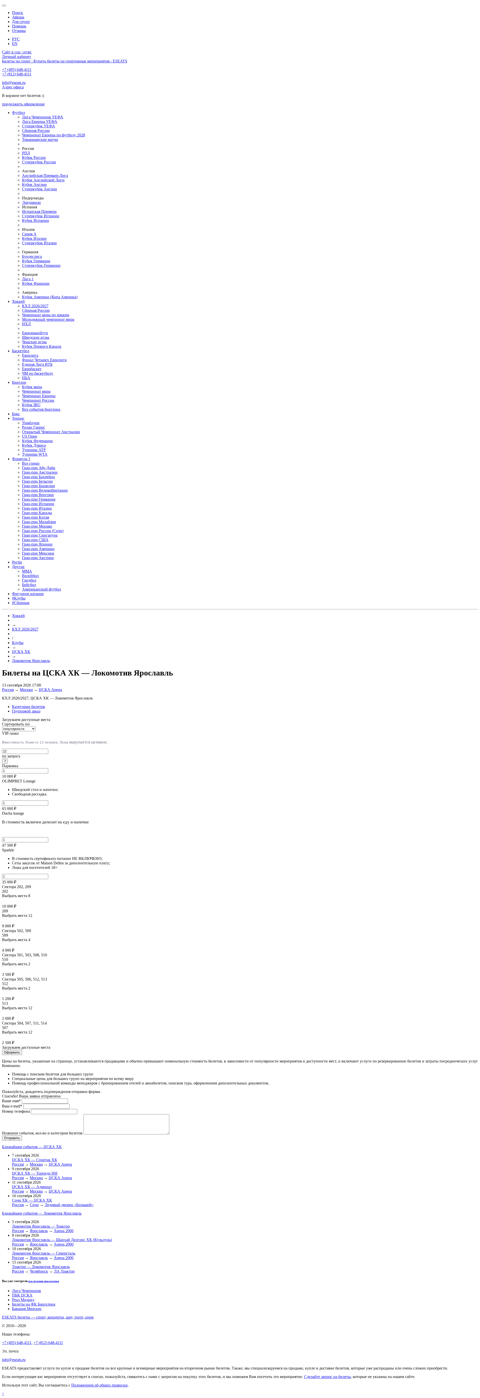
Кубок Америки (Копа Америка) (50, 297)
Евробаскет (32, 369)
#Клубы (19, 598)
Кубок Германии (36, 261)
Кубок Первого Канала (41, 346)
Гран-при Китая (35, 517)
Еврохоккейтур (35, 333)
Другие (18, 567)
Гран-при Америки (38, 549)
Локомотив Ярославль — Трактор (41, 1226)
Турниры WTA (35, 454)
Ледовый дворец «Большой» (69, 1205)
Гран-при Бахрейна (38, 477)
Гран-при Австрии (38, 558)
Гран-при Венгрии (38, 495)
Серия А (29, 234)
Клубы (18, 643)
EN (15, 43)
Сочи (34, 1205)
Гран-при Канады (37, 513)
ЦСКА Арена (50, 690)
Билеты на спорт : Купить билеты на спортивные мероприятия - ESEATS (64, 61)
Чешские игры (34, 342)
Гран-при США (35, 540)
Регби (17, 562)
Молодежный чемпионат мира (48, 319)
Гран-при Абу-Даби (38, 468)
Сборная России (36, 130)
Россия (8, 690)
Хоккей (18, 301)
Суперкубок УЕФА (38, 126)
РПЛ (26, 153)
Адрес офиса (13, 87)
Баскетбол (20, 351)
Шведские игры (35, 337)
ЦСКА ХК (21, 652)
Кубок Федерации (37, 441)
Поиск (17, 12)
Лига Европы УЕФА (39, 121)
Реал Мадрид (23, 1300)
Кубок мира (32, 387)
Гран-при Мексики (38, 553)
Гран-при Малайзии (39, 522)
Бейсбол (29, 585)
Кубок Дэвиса (34, 445)
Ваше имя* (11, 1101)
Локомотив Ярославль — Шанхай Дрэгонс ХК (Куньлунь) (62, 1240)
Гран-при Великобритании (45, 490)
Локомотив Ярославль (31, 661)
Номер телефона (16, 1111)
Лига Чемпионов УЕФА (42, 117)
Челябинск (39, 1271)
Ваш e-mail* (12, 1106)
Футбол (18, 112)
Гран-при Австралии (40, 472)
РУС (16, 39)
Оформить (12, 1052)
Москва (26, 690)
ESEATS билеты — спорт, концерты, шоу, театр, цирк (48, 1317)
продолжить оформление (23, 104)
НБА (26, 378)
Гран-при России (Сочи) (43, 531)
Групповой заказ (26, 711)
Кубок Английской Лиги (43, 180)
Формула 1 (21, 459)
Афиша (18, 17)
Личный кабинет (16, 56)
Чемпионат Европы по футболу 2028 (53, 135)
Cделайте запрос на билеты (327, 1377)
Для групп (21, 21)
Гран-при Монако (37, 526)
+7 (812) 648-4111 (17, 74)
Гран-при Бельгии (37, 481)
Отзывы (19, 30)
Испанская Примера (39, 211)
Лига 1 (28, 279)
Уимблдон (31, 423)
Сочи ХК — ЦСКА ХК (32, 1200)
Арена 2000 (64, 1231)
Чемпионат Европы (39, 396)
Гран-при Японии (37, 544)
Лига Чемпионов (26, 1291)
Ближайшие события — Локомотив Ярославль (42, 1213)
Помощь (19, 26)
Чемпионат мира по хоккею (45, 315)
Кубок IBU (31, 405)
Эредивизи (31, 202)
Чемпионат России (38, 400)
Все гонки (31, 463)
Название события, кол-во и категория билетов (42, 1133)
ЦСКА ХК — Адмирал (32, 1187)
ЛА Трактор (64, 1271)
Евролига (30, 355)
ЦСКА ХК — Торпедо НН (35, 1173)
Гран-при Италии (37, 508)
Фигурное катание (28, 594)
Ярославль (39, 1231)
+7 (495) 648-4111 (17, 69)
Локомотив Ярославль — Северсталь (43, 1253)
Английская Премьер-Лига (45, 175)
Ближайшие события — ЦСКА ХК (32, 1147)
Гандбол (29, 580)
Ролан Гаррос (33, 427)
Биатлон (19, 382)
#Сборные (21, 603)
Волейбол (30, 576)
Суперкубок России (39, 162)
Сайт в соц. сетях (17, 52)
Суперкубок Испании (40, 216)
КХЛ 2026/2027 (35, 306)
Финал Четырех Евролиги (44, 360)
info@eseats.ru (14, 82)
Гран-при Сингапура (40, 535)
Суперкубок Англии (39, 189)
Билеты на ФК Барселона (33, 1304)
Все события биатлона (41, 409)
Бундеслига (32, 256)
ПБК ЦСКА (22, 1295)
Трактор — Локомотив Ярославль (41, 1267)
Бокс (16, 414)
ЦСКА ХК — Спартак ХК (34, 1160)
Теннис (18, 418)
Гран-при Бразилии (38, 486)
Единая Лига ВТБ (37, 364)
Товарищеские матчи (40, 139)
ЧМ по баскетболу (37, 373)
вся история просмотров (43, 1281)
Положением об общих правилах (99, 1385)
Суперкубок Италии (39, 243)
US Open (29, 436)
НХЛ (26, 324)
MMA (27, 571)
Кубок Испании (35, 220)
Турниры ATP (34, 450)
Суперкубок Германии (41, 265)
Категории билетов (28, 706)
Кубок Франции (36, 283)
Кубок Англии (34, 184)
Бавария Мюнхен (27, 1309)
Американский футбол (41, 589)
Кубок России (34, 157)
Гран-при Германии (39, 499)
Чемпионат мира (36, 391)
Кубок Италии (34, 238)
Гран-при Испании (38, 504)
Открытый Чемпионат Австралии (51, 432)
